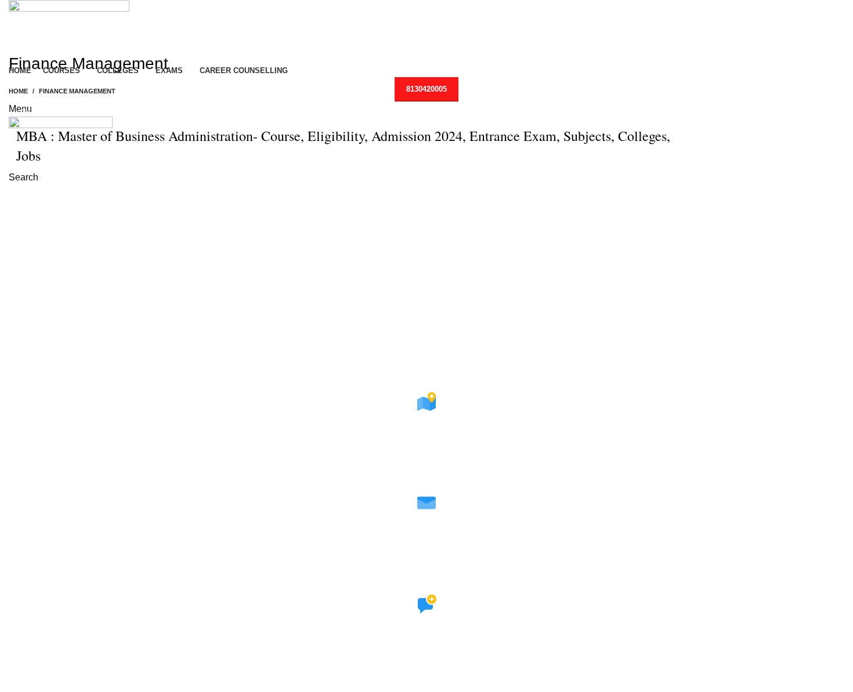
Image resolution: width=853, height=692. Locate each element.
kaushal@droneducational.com (427, 556)
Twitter (426, 672)
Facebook (426, 657)
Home (18, 91)
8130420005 (426, 89)
